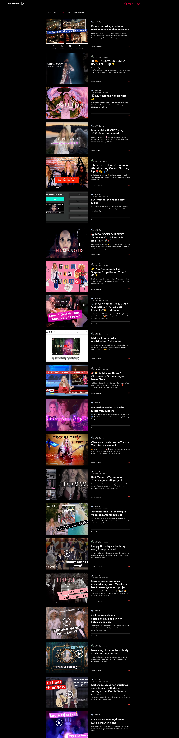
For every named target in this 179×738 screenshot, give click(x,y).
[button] (175, 4)
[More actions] (129, 22)
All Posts (48, 12)
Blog (55, 12)
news (62, 12)
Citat (68, 12)
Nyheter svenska (79, 12)
